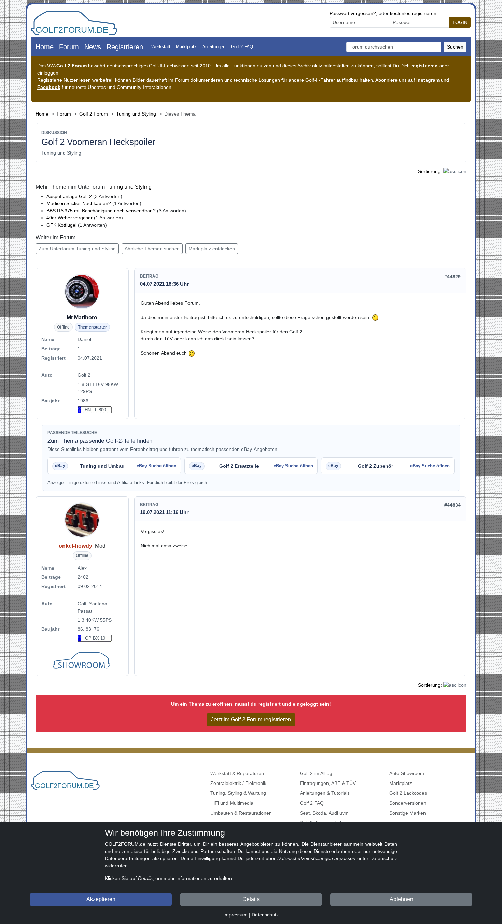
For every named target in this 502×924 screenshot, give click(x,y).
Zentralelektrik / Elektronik (238, 783)
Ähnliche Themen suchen (152, 248)
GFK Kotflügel (62, 225)
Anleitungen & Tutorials (325, 793)
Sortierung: (430, 171)
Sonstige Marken (407, 813)
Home (45, 47)
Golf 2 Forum (93, 114)
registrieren (424, 65)
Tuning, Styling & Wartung (238, 793)
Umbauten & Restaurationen (241, 813)
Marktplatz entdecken (212, 248)
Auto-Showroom (406, 773)
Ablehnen (401, 899)
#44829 (452, 276)
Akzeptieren (100, 899)
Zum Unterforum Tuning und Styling (77, 248)
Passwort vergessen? (353, 13)
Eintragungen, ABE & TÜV (328, 783)
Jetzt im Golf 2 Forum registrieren (251, 719)
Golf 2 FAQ (242, 46)
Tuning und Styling (136, 114)
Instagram (428, 80)
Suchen (455, 47)
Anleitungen (213, 46)
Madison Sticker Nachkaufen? (78, 203)
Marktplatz (186, 46)
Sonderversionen (407, 803)
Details (251, 899)
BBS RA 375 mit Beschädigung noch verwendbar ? (101, 210)
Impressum (235, 915)
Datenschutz (265, 915)
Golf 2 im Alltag (316, 773)
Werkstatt (160, 46)
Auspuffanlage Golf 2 (69, 196)
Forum (69, 47)
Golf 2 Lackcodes (408, 793)
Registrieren (125, 47)
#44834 (452, 505)
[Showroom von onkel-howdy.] (82, 661)
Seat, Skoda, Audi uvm (324, 813)
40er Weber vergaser (70, 217)
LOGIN (460, 22)
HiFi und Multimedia (231, 803)
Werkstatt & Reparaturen (237, 773)
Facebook (48, 87)
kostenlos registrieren (413, 13)
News (92, 47)
